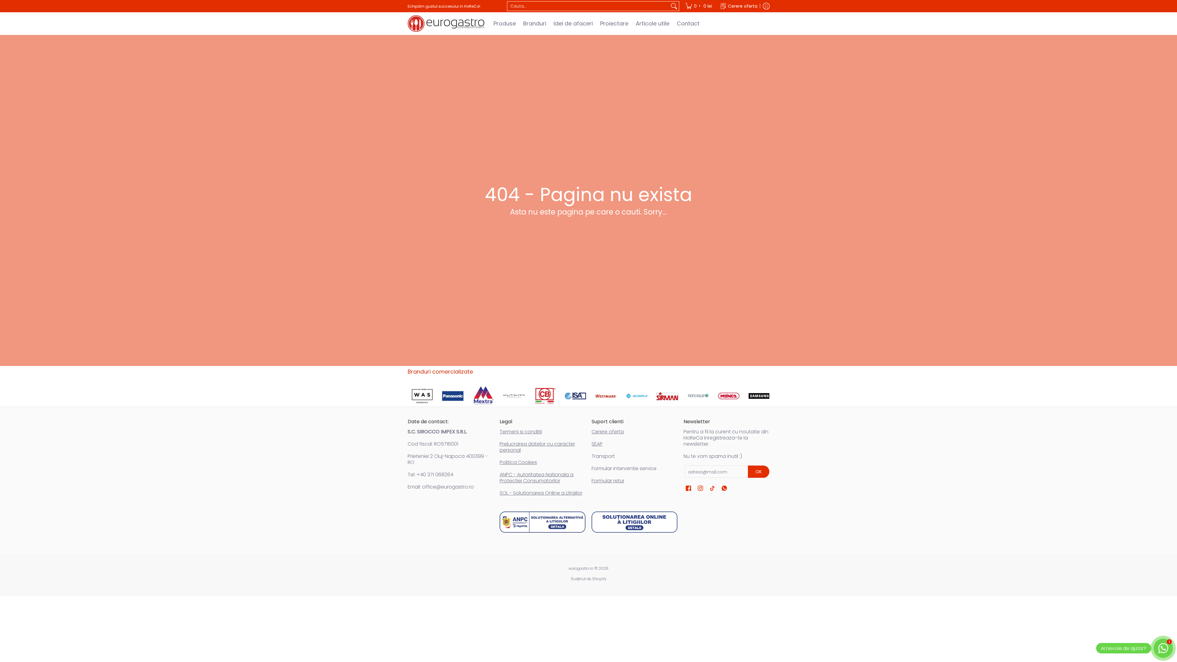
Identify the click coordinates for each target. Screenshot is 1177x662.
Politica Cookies (518, 462)
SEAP (597, 443)
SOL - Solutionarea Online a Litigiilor (541, 492)
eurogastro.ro (581, 568)
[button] (688, 488)
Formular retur (608, 480)
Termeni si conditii (521, 431)
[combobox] (588, 6)
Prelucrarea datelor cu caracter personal (537, 447)
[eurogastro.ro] (446, 23)
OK (759, 472)
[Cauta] (674, 6)
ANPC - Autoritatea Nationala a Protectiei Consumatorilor (536, 477)
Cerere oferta (608, 431)
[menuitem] (699, 6)
